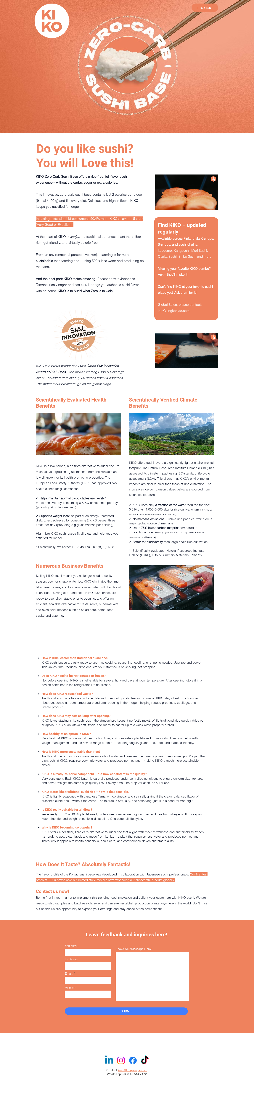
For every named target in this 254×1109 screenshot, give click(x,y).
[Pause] (160, 204)
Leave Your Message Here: (134, 948)
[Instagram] (121, 1060)
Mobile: (69, 987)
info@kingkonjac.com (173, 311)
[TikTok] (145, 1060)
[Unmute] (166, 204)
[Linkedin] (109, 1060)
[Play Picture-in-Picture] (206, 204)
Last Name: (71, 959)
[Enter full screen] (213, 204)
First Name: (71, 945)
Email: (69, 973)
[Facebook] (133, 1060)
